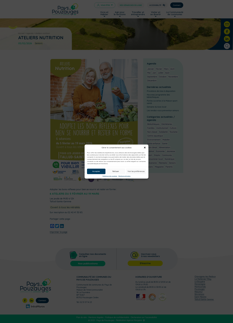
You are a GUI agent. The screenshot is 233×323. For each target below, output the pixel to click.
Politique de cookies (110, 176)
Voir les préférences (136, 171)
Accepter (96, 171)
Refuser (115, 171)
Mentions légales (124, 176)
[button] (145, 147)
